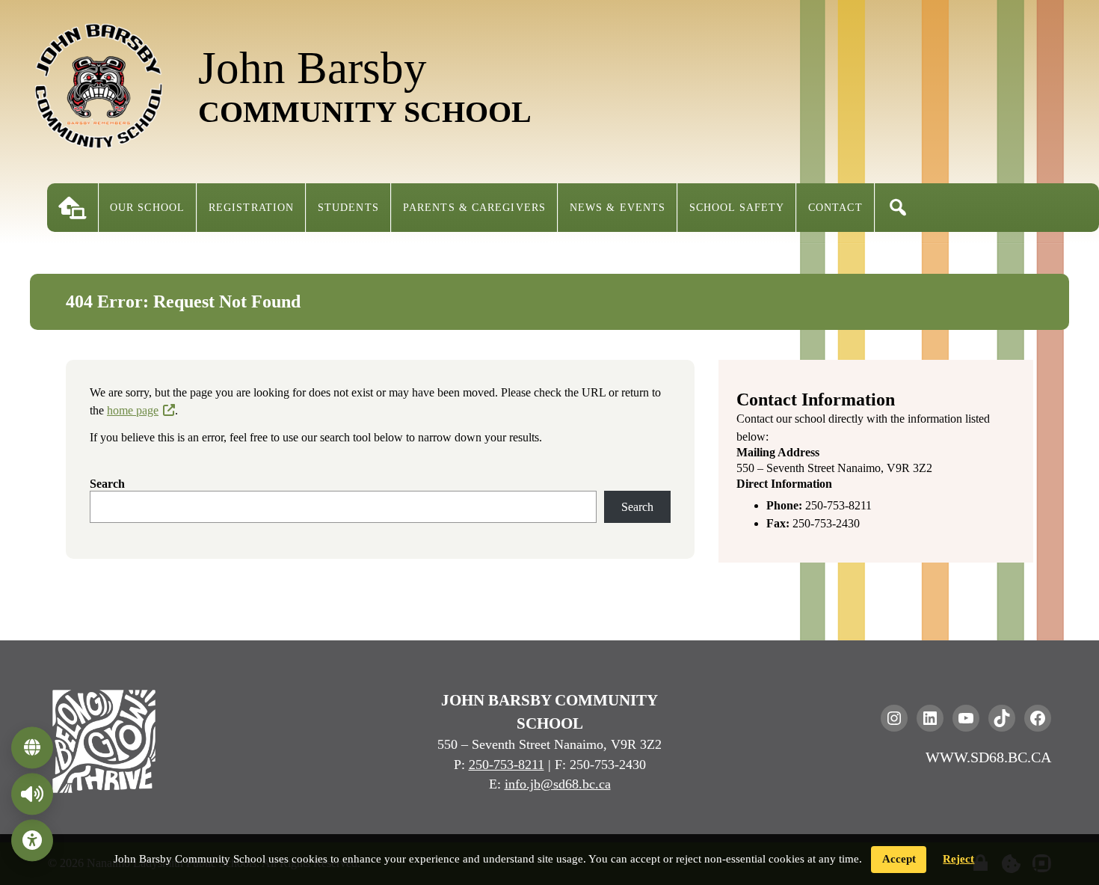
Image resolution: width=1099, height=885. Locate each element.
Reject (958, 859)
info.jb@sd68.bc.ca (558, 784)
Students (348, 207)
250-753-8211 (506, 764)
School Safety (736, 207)
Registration (251, 207)
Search (107, 483)
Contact (835, 207)
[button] (898, 207)
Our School (147, 207)
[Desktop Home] (72, 207)
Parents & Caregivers (474, 207)
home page (132, 410)
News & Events (617, 207)
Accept (899, 859)
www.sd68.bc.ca (988, 757)
